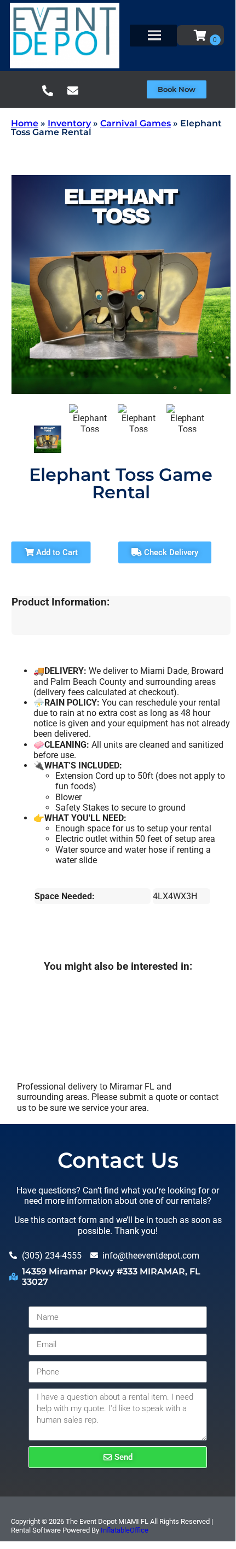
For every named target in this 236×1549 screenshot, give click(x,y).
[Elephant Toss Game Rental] (47, 439)
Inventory (69, 123)
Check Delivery (170, 552)
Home (24, 123)
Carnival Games (135, 123)
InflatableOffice (124, 1530)
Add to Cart (56, 552)
